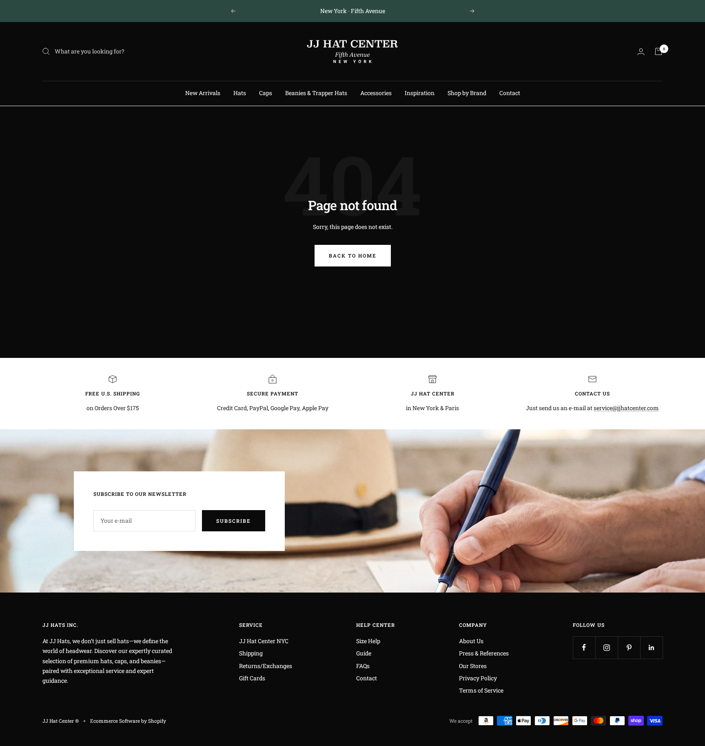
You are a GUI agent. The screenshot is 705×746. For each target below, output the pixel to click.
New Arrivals (202, 93)
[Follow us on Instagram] (606, 647)
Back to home (353, 255)
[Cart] (658, 51)
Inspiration (420, 93)
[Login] (641, 51)
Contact (509, 93)
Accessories (376, 93)
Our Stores (473, 666)
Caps (265, 93)
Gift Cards (252, 678)
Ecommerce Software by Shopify (128, 720)
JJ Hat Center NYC (263, 641)
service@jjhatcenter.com (626, 408)
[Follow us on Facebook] (584, 647)
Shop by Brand (467, 93)
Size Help (368, 641)
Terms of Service (481, 690)
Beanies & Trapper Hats (316, 93)
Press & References (484, 653)
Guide (363, 653)
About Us (471, 641)
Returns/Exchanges (265, 666)
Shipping (251, 653)
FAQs (363, 666)
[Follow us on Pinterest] (629, 647)
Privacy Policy (478, 678)
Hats (239, 93)
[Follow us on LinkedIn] (651, 647)
